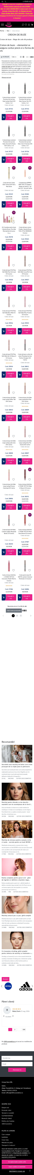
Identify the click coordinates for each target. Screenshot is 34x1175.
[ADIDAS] (25, 990)
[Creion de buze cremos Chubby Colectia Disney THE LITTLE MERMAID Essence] (25, 218)
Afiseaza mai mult (6, 77)
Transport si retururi (8, 1145)
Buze (8, 30)
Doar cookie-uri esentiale (17, 1167)
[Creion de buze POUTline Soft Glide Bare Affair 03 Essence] (9, 301)
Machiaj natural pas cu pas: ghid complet (16, 915)
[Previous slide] (1, 986)
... (19, 1029)
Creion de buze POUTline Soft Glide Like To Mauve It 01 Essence (9, 356)
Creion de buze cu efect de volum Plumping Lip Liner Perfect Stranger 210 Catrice (25, 357)
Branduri (5, 979)
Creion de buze (9, 105)
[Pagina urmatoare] (30, 615)
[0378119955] (6, 1)
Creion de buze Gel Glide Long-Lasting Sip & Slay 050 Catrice (25, 399)
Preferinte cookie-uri (17, 1171)
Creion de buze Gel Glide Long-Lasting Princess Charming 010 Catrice (9, 486)
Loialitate (5, 1137)
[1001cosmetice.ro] (9, 25)
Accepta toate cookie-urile (17, 1162)
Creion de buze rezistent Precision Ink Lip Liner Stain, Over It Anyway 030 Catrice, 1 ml (25, 143)
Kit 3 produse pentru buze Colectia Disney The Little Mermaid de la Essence (9, 229)
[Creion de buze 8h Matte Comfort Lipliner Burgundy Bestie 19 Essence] (9, 520)
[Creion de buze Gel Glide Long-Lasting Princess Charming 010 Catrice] (9, 475)
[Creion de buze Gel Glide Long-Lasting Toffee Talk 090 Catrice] (9, 388)
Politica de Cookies (8, 1121)
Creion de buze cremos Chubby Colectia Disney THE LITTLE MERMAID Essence (25, 230)
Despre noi (5, 1107)
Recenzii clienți (7, 1118)
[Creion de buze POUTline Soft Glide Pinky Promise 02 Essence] (25, 301)
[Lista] (21, 57)
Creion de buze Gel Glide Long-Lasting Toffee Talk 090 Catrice (9, 399)
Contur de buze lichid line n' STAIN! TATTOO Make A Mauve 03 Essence (25, 486)
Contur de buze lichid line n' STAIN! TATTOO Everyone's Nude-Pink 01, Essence (9, 577)
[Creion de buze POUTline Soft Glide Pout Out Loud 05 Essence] (9, 260)
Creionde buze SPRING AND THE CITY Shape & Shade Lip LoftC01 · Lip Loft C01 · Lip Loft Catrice (25, 185)
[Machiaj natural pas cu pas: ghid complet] (17, 905)
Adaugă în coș (10, 117)
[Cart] (32, 24)
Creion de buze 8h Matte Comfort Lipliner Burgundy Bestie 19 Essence (9, 531)
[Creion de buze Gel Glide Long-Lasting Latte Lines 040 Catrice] (9, 431)
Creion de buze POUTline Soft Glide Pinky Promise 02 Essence (25, 312)
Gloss (9, 233)
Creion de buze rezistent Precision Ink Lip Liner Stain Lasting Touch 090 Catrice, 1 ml (9, 100)
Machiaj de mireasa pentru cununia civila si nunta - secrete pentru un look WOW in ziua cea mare (17, 841)
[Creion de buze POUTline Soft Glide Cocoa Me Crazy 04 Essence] (25, 260)
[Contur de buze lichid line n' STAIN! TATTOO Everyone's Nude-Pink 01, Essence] (9, 565)
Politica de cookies (20, 1153)
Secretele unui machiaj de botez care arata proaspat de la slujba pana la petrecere (17, 765)
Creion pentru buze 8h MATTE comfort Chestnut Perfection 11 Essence (25, 577)
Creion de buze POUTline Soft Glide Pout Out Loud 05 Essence (9, 272)
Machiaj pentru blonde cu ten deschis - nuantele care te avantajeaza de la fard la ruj (17, 804)
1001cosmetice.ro (10, 1041)
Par (9, 892)
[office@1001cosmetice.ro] (3, 1)
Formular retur (6, 1110)
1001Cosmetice (7, 1124)
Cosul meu (5, 1140)
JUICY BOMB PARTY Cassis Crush (17, 9)
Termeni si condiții (8, 1113)
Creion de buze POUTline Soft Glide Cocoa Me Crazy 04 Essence (25, 272)
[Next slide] (32, 986)
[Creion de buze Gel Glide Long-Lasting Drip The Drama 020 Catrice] (25, 431)
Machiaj (2, 30)
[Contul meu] (29, 24)
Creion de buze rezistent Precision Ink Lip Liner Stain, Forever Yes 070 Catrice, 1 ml (25, 100)
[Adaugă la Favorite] (13, 92)
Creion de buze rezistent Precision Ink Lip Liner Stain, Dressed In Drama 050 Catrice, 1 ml (9, 143)
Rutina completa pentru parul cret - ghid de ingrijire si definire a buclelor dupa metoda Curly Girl (16, 879)
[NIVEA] (8, 990)
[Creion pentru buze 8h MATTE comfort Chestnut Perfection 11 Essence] (25, 565)
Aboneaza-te (17, 1070)
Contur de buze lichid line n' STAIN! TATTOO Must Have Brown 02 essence (25, 531)
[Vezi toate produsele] (27, 57)
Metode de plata (7, 1142)
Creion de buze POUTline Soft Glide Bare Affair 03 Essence (9, 312)
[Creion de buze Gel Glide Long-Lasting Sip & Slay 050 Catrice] (25, 388)
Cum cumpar (6, 1134)
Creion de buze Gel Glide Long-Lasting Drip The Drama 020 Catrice (25, 442)
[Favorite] (26, 24)
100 (24, 1029)
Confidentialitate (7, 1115)
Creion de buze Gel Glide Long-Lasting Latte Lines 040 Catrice (9, 442)
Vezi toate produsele (14, 610)
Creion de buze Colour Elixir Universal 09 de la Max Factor (9, 184)
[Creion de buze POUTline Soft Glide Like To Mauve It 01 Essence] (9, 344)
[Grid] (24, 57)
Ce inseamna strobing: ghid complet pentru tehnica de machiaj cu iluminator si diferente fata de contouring (17, 953)
